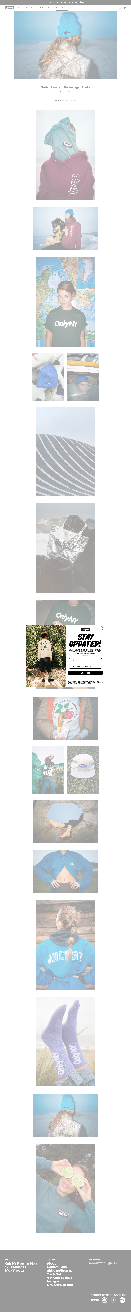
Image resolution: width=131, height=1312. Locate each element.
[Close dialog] (102, 627)
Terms (89, 683)
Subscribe (85, 673)
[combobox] (71, 666)
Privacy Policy (82, 683)
